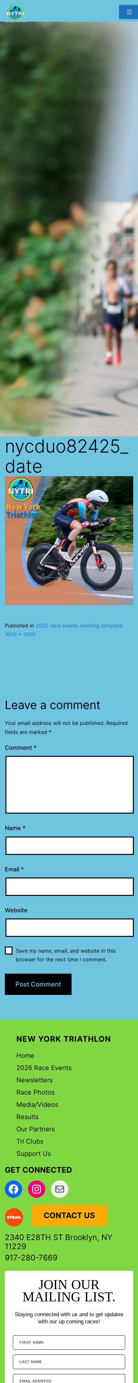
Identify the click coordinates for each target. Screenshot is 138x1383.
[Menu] (128, 12)
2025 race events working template (79, 625)
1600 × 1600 (20, 634)
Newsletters (34, 1080)
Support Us (33, 1154)
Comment (21, 747)
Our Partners (35, 1129)
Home (25, 1055)
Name (15, 828)
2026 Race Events (44, 1068)
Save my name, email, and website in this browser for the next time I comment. (66, 955)
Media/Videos (37, 1104)
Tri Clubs (29, 1141)
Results (27, 1117)
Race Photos (35, 1092)
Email (14, 869)
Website (16, 910)
